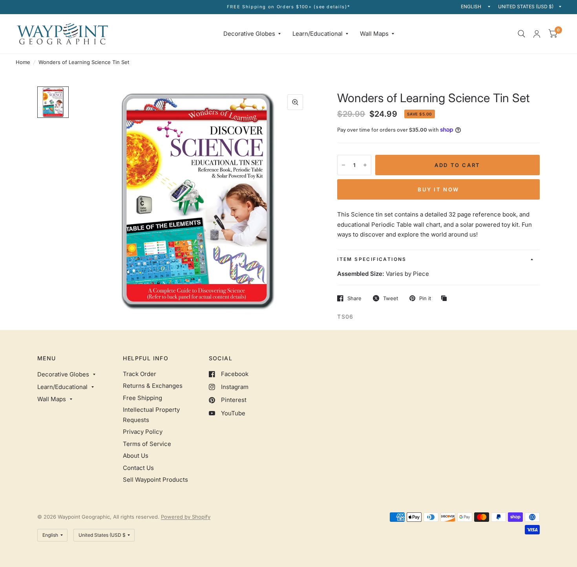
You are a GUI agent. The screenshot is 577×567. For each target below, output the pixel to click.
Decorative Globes (249, 33)
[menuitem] (252, 34)
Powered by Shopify (185, 517)
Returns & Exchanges (153, 385)
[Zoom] (295, 102)
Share (354, 298)
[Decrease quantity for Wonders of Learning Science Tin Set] (343, 165)
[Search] (521, 33)
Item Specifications (372, 259)
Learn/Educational (317, 33)
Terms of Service (147, 444)
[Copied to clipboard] (446, 298)
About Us (135, 455)
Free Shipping (142, 398)
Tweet (390, 298)
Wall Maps (374, 33)
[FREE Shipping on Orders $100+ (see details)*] (289, 7)
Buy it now (438, 189)
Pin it (425, 298)
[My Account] (536, 33)
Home (23, 62)
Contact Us (138, 468)
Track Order (139, 374)
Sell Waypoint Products (155, 479)
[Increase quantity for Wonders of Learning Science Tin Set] (365, 165)
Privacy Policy (143, 431)
